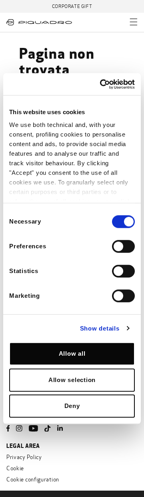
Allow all (72, 353)
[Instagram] (19, 428)
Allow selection (72, 379)
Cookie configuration (32, 479)
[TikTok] (47, 428)
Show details (100, 328)
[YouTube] (33, 428)
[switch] (123, 246)
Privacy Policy (24, 457)
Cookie (15, 468)
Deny (72, 405)
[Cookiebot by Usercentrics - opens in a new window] (101, 84)
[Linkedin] (60, 428)
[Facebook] (8, 428)
